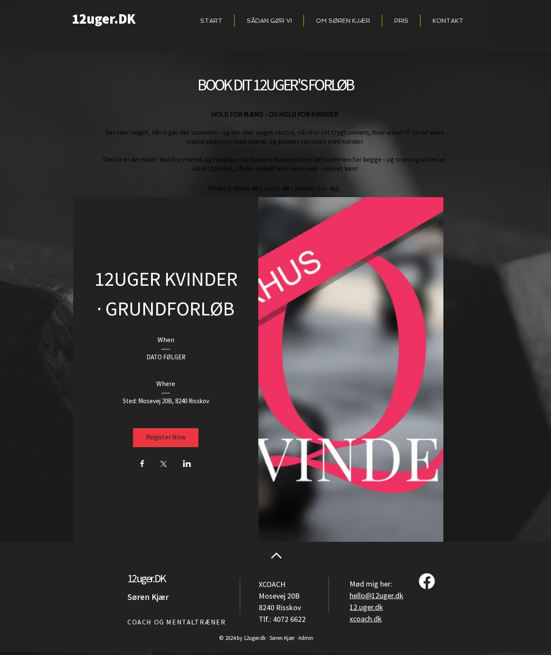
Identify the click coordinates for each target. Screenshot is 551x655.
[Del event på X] (163, 465)
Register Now (166, 437)
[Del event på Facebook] (142, 464)
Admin (305, 638)
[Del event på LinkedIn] (187, 464)
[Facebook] (426, 581)
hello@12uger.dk (376, 595)
